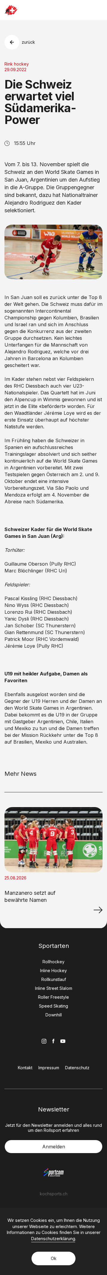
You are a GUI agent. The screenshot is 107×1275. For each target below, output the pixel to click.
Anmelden (53, 1147)
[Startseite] (11, 10)
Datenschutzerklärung (53, 1238)
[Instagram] (44, 1041)
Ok (53, 1258)
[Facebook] (53, 1041)
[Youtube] (62, 1041)
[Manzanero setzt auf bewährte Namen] (98, 909)
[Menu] (99, 10)
